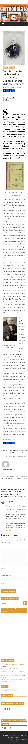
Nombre (4, 568)
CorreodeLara (18, 87)
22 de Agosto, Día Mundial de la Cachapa (12, 664)
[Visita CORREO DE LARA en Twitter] (5, 709)
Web (2, 583)
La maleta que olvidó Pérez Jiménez (14, 457)
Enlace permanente (23, 505)
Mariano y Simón (5, 668)
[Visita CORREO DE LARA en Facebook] (7, 709)
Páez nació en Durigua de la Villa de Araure (12, 675)
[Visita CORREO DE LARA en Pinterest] (10, 709)
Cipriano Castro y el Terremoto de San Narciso (13, 671)
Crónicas (5, 67)
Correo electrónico (7, 575)
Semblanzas (11, 67)
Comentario (5, 547)
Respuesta (8, 530)
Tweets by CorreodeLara (7, 699)
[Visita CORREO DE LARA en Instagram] (2, 709)
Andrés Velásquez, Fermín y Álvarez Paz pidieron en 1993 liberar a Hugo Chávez (15, 452)
